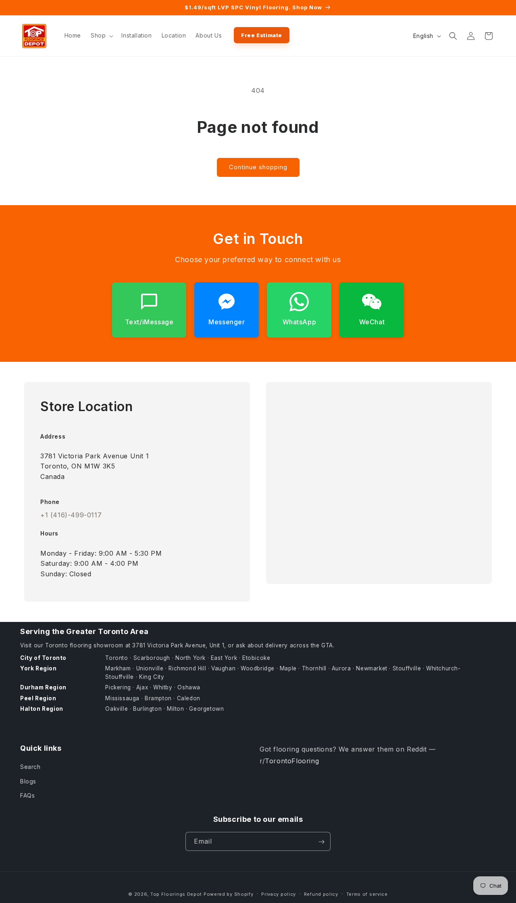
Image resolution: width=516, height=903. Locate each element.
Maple (288, 668)
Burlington (147, 709)
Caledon (188, 698)
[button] (101, 35)
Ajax (142, 688)
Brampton (158, 698)
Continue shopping (258, 167)
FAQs (27, 795)
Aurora (341, 668)
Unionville (150, 668)
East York (224, 658)
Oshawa (188, 688)
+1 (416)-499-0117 (71, 515)
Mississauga (122, 698)
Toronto (116, 658)
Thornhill (314, 668)
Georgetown (206, 709)
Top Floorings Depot (176, 894)
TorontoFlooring (292, 761)
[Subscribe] (321, 841)
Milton (175, 709)
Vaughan (223, 668)
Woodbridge (258, 668)
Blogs (28, 781)
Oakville (116, 709)
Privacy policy (278, 894)
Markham (118, 668)
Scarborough (152, 658)
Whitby (163, 688)
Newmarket (371, 668)
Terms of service (367, 894)
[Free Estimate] (261, 35)
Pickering (118, 688)
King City (151, 677)
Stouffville (407, 668)
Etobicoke (256, 658)
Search (30, 767)
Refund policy (321, 894)
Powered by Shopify (229, 894)
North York (190, 658)
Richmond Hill (187, 668)
